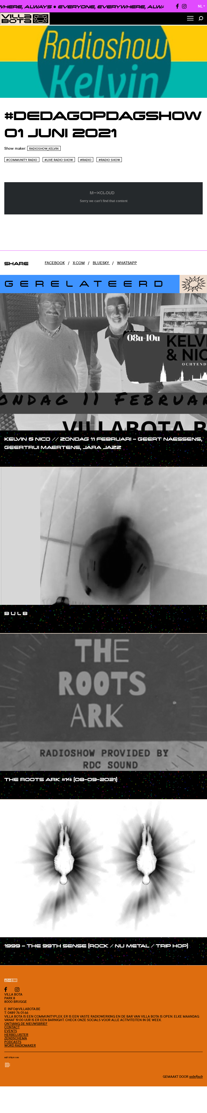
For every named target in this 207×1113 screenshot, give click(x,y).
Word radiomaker (20, 1045)
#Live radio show (58, 160)
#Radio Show (109, 160)
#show (16, 458)
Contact (12, 1027)
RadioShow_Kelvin (43, 148)
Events (10, 1031)
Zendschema (15, 1038)
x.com (79, 262)
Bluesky (101, 262)
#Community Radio (21, 160)
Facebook (55, 262)
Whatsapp (127, 262)
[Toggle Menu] (190, 19)
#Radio (85, 160)
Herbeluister (16, 1034)
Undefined (196, 1077)
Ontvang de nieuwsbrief (25, 1023)
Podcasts (12, 1042)
